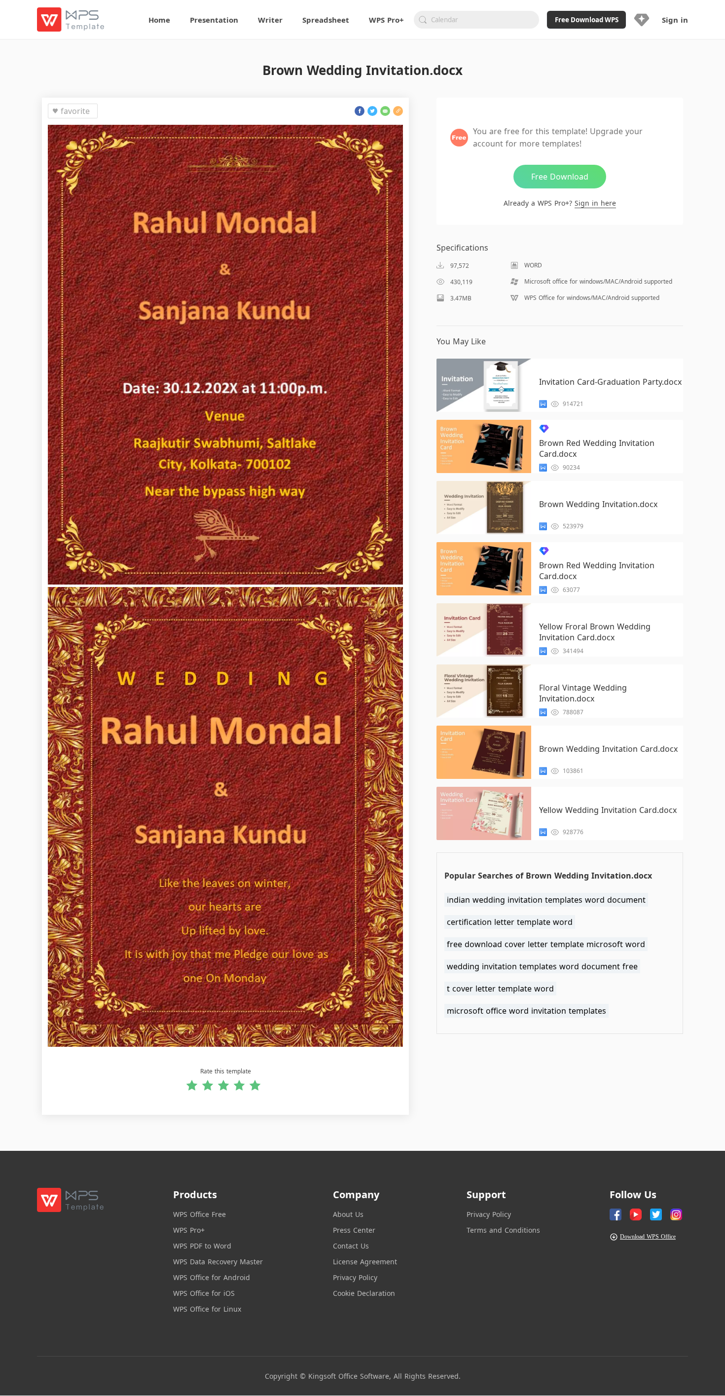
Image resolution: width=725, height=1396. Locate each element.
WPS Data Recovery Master (218, 1261)
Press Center (354, 1230)
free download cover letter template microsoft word (546, 944)
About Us (348, 1214)
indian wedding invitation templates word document (546, 899)
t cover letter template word (500, 988)
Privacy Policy (355, 1277)
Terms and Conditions (503, 1230)
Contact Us (351, 1245)
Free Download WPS (586, 19)
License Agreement (365, 1261)
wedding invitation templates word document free (542, 966)
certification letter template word (510, 922)
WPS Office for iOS (204, 1293)
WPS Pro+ (189, 1230)
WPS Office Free (199, 1214)
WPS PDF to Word (202, 1245)
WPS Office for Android (211, 1277)
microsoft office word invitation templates (526, 1010)
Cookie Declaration (364, 1293)
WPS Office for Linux (207, 1309)
